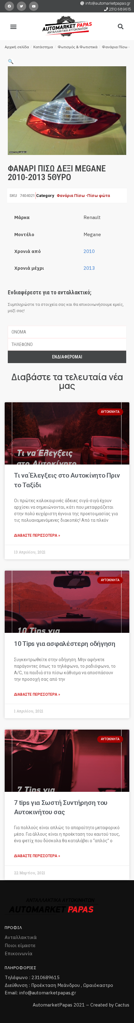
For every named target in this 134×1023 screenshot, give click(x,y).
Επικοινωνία (18, 953)
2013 (89, 268)
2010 (89, 251)
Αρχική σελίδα (17, 46)
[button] (13, 26)
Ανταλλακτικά (21, 937)
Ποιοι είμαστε (20, 945)
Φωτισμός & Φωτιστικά (78, 46)
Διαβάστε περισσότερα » (37, 535)
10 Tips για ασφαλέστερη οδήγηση (64, 643)
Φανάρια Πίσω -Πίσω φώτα (83, 195)
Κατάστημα (43, 46)
